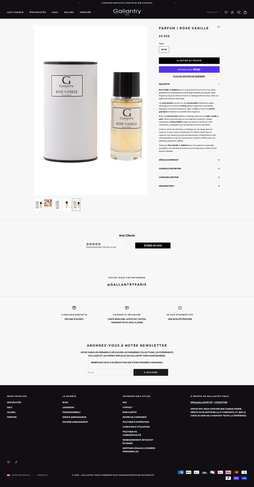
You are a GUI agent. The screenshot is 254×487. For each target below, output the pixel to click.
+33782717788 (220, 402)
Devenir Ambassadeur (75, 422)
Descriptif (189, 84)
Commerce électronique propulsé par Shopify (128, 475)
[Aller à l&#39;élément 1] (38, 205)
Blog (65, 402)
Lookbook (68, 407)
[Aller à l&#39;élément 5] (76, 205)
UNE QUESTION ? (189, 186)
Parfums (85, 12)
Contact (127, 407)
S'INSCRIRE (151, 372)
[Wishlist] (226, 12)
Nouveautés (38, 12)
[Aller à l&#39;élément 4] (67, 205)
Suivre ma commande (135, 417)
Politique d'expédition (136, 422)
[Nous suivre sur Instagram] (8, 462)
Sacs (55, 12)
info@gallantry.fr (201, 402)
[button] (218, 27)
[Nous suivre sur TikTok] (16, 462)
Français (212, 12)
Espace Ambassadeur (74, 417)
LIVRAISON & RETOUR (189, 177)
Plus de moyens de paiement (189, 76)
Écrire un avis (153, 245)
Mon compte (130, 412)
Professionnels (71, 412)
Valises (69, 12)
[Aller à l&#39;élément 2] (48, 203)
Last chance (15, 12)
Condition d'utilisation (136, 426)
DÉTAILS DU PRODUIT (189, 159)
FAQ (125, 402)
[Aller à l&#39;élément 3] (57, 205)
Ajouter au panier (189, 60)
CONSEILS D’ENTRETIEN (189, 168)
